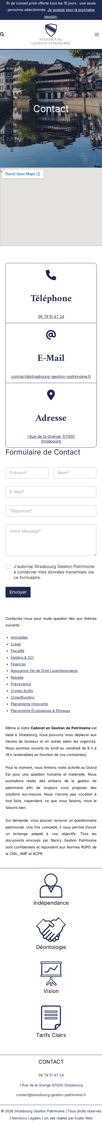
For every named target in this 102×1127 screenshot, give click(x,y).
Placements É (22, 711)
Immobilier (19, 637)
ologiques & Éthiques (53, 711)
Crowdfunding (22, 697)
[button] (2, 34)
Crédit (16, 644)
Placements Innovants (29, 704)
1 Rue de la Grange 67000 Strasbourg (51, 1085)
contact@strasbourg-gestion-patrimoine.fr (51, 376)
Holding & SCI (22, 657)
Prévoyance (21, 684)
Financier (18, 664)
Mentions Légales (26, 1118)
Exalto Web (84, 1118)
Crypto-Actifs (22, 691)
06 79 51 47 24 (51, 316)
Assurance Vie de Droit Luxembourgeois (44, 671)
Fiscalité (17, 651)
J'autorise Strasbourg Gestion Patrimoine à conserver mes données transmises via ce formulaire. (54, 572)
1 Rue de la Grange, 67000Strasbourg (51, 439)
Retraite (17, 677)
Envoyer (18, 592)
